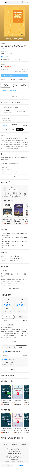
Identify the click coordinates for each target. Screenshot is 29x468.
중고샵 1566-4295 (15, 449)
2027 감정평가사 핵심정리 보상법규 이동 (19, 214)
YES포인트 (3, 69)
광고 (17, 459)
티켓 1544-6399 (20, 448)
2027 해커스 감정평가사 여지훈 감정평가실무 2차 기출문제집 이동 (6, 423)
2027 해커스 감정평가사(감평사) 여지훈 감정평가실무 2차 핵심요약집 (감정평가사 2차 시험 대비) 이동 (6, 395)
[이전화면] (2, 2)
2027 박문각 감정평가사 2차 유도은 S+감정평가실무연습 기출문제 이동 (17, 395)
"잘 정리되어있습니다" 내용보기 (14, 331)
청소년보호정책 (21, 456)
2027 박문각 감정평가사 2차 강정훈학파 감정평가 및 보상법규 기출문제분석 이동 (17, 423)
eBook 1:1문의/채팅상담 (14, 451)
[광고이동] (23, 2)
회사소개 (13, 457)
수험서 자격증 (10, 233)
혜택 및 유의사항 (8, 311)
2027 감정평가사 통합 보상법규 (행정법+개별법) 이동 (7, 213)
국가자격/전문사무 (19, 241)
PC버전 (8, 457)
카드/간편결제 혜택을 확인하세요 (18, 79)
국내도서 (4, 233)
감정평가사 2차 (8, 235)
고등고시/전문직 (19, 233)
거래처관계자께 (19, 457)
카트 (27, 2)
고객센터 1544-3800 (10, 448)
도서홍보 (13, 459)
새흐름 (2, 53)
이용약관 (7, 456)
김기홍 (2, 51)
